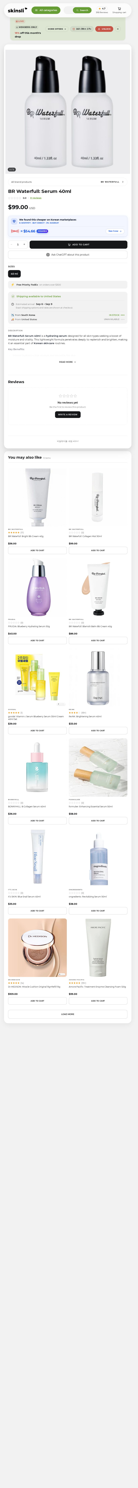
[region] (67, 112)
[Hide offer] (118, 29)
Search (84, 10)
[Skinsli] (17, 10)
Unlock (106, 29)
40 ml (14, 273)
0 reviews (35, 198)
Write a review (68, 414)
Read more (66, 362)
